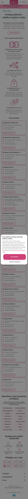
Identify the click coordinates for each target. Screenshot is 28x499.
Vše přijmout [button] (15, 257)
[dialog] (14, 249)
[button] (14, 262)
